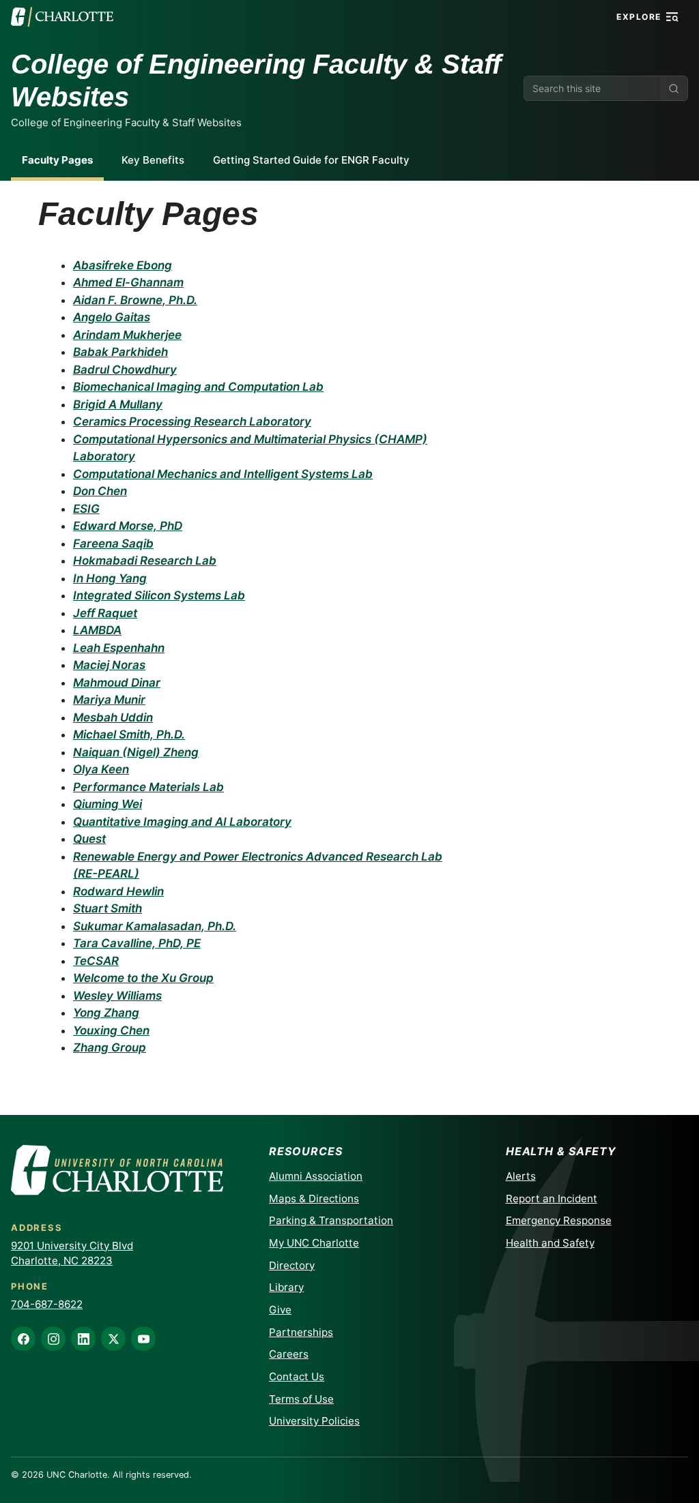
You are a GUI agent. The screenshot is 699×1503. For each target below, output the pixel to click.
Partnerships (301, 1332)
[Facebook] (23, 1338)
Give (280, 1309)
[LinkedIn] (83, 1338)
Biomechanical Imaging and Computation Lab (198, 386)
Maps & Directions (314, 1198)
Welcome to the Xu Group (143, 978)
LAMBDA (97, 630)
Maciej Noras (109, 665)
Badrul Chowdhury (125, 369)
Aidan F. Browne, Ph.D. (135, 300)
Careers (289, 1354)
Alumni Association (315, 1176)
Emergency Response (559, 1220)
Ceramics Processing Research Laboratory (192, 421)
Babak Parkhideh (120, 352)
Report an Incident (551, 1198)
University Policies (314, 1420)
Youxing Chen (111, 1030)
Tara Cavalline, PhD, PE (137, 943)
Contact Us (296, 1376)
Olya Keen (101, 769)
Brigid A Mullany (117, 404)
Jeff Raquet (105, 613)
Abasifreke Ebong (122, 265)
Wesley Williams (117, 995)
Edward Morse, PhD (127, 526)
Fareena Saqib (113, 543)
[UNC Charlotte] (62, 17)
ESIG (86, 509)
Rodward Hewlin (118, 891)
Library (286, 1287)
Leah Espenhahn (119, 648)
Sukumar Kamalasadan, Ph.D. (154, 926)
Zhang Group (109, 1047)
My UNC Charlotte (314, 1242)
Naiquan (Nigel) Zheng (136, 752)
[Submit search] (673, 88)
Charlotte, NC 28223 (62, 1260)
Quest (89, 839)
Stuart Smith (107, 908)
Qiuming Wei (107, 804)
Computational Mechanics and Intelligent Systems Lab (223, 474)
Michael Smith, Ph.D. (129, 734)
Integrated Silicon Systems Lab (159, 595)
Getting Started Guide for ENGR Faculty (311, 159)
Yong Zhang (106, 1013)
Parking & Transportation (331, 1220)
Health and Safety (550, 1242)
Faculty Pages (57, 159)
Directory (292, 1265)
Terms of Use (301, 1399)
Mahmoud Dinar (116, 682)
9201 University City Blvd (72, 1245)
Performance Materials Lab (148, 787)
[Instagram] (53, 1338)
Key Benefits (153, 159)
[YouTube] (143, 1338)
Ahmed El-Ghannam (128, 282)
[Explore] (672, 17)
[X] (113, 1338)
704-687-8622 (47, 1304)
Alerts (521, 1176)
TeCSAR (96, 961)
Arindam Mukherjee (127, 335)
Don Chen (100, 491)
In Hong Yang (110, 578)
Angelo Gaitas (111, 317)
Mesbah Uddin (113, 717)
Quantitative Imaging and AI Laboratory (182, 822)
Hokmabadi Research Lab (144, 560)
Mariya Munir (109, 699)
